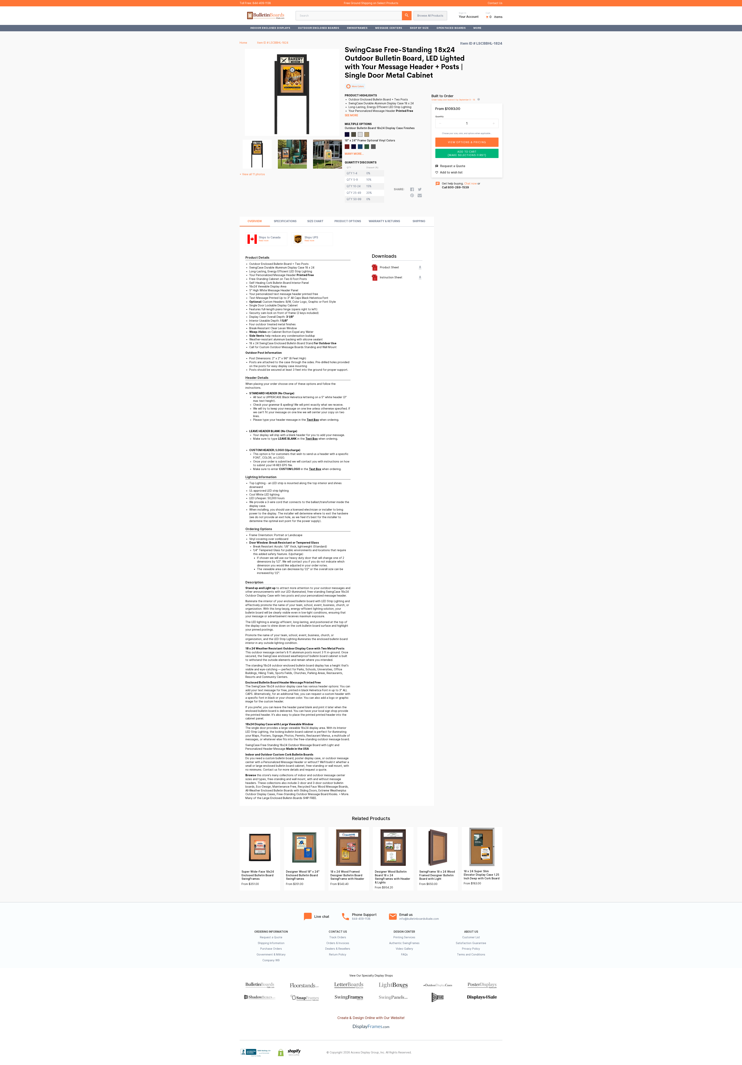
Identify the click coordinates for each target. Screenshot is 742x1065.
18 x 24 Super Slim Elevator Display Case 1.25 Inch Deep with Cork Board (481, 875)
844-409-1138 (262, 3)
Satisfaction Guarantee (471, 943)
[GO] (407, 15)
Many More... (354, 153)
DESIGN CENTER (404, 931)
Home (243, 42)
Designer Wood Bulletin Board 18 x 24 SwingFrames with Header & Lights (392, 877)
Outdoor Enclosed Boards (318, 27)
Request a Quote (271, 937)
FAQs (404, 954)
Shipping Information (271, 943)
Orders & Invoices (337, 943)
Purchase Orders (271, 948)
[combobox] (354, 15)
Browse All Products (430, 15)
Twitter (474, 1052)
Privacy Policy (471, 948)
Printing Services (404, 937)
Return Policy (337, 954)
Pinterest (483, 1052)
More (477, 27)
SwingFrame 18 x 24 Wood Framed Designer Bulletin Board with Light (437, 875)
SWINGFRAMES (357, 27)
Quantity (439, 116)
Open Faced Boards (451, 27)
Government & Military (271, 954)
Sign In (462, 12)
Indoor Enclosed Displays (270, 27)
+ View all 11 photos (252, 174)
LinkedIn (491, 1052)
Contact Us (495, 3)
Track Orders (337, 937)
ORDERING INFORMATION (271, 931)
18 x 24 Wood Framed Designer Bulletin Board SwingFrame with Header (347, 875)
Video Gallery (404, 948)
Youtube (500, 1052)
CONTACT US (338, 931)
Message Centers (388, 27)
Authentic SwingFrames (404, 943)
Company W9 (271, 960)
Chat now (470, 183)
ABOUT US (471, 931)
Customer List (471, 937)
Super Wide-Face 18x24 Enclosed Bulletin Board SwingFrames (258, 875)
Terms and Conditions (471, 954)
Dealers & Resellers (337, 948)
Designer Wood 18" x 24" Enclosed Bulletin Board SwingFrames (302, 875)
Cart (488, 12)
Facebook (466, 1052)
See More (351, 115)
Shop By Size (419, 27)
